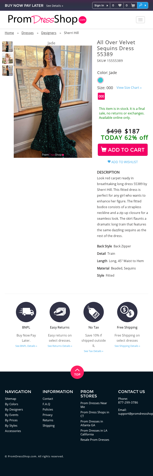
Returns (48, 420)
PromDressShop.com (22, 456)
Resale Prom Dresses (94, 440)
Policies (48, 409)
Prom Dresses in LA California (93, 432)
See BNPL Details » (26, 346)
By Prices (11, 420)
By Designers (14, 409)
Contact (48, 399)
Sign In (99, 5)
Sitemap (10, 399)
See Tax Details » (93, 351)
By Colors (11, 404)
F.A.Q (46, 404)
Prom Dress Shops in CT (94, 414)
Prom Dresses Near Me (93, 405)
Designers (48, 33)
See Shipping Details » (127, 346)
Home (9, 33)
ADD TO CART (126, 150)
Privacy (48, 415)
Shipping (49, 425)
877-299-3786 (128, 402)
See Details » (54, 6)
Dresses (28, 33)
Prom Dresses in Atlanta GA (91, 423)
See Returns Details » (60, 346)
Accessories (13, 431)
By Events (11, 415)
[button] (142, 5)
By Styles (11, 425)
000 (101, 96)
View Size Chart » (129, 87)
